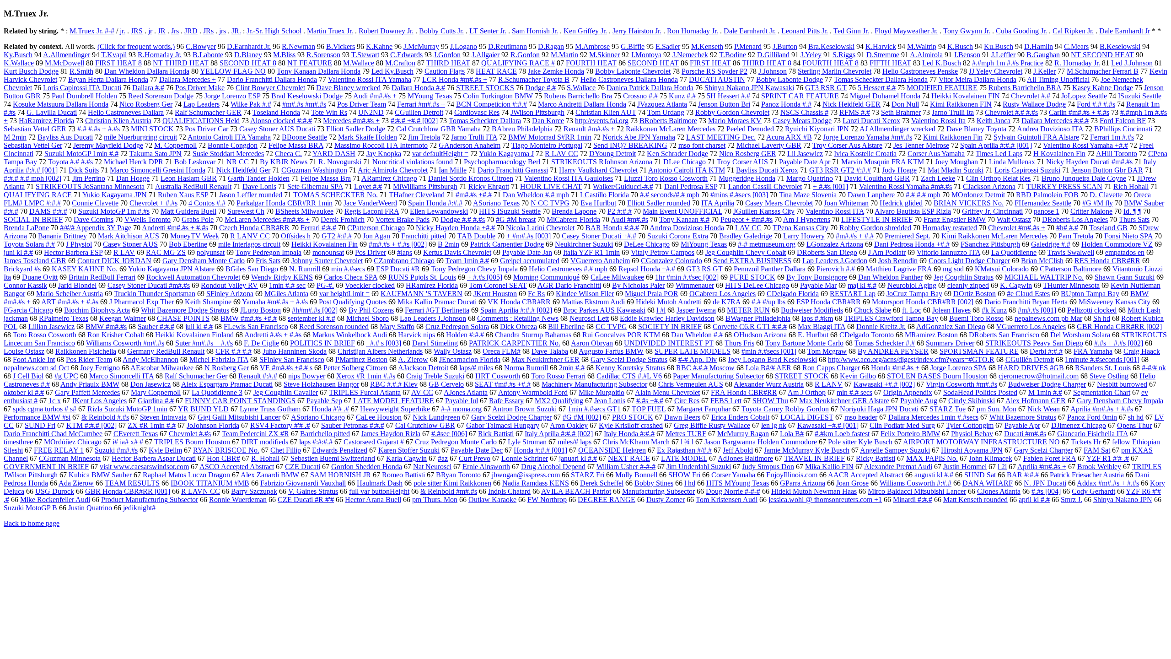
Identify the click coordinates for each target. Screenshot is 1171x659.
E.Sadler (667, 46)
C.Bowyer (201, 46)
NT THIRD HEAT (181, 63)
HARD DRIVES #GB (1031, 368)
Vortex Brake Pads (403, 219)
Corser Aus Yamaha (936, 153)
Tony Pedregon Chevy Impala (474, 269)
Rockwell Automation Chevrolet (193, 277)
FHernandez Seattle (1043, 203)
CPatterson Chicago (376, 228)
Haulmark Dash (380, 483)
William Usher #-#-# (625, 466)
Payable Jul (461, 401)
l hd (689, 483)
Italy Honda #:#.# (629, 434)
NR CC (237, 162)
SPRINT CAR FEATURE (800, 96)
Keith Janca (993, 120)
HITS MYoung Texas (737, 483)
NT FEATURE (309, 63)
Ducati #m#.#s (1025, 434)
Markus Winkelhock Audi (349, 335)
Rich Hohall (1131, 186)
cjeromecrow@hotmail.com (1039, 376)
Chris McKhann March (636, 442)
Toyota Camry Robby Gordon (785, 409)
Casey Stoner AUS (130, 244)
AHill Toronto (1116, 153)
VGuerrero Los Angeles (1031, 326)
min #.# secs (854, 392)
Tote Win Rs (329, 112)
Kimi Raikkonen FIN (961, 104)
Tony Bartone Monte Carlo (804, 343)
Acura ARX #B (789, 137)
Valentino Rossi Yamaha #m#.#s (905, 186)
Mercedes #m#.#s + (351, 120)
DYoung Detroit (612, 153)
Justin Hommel (965, 466)
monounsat (328, 252)
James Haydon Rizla (390, 434)
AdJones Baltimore (745, 458)
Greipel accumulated (529, 261)
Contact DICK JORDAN (114, 261)
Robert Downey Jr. (386, 31)
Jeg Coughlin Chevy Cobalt (745, 252)
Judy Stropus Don (768, 466)
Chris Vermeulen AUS (690, 384)
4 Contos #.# (207, 203)
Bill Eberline (566, 326)
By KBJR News (283, 162)
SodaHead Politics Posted (980, 392)
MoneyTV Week (194, 236)
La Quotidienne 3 (217, 392)
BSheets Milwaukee (304, 211)
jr (150, 31)
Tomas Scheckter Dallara (485, 120)
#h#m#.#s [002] (315, 310)
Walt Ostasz (1014, 219)
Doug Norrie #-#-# (733, 491)
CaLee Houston (379, 417)
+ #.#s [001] (830, 186)
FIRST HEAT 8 (118, 63)
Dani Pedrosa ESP (690, 186)
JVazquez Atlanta (662, 104)
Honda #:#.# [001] (540, 450)
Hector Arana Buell (373, 499)
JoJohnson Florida (213, 425)
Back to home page (31, 523)
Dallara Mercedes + (187, 79)
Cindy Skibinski (971, 401)
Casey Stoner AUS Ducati (277, 129)
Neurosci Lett (589, 318)
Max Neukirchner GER (545, 359)
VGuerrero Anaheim (600, 261)
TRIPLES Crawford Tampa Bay (891, 318)
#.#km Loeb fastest (842, 434)
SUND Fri (40, 425)
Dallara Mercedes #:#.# (1055, 120)
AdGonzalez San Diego (950, 326)
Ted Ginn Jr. (851, 31)
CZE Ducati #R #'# (306, 499)
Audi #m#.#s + (375, 96)
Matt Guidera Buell (188, 211)
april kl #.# (1034, 499)
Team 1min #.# (467, 261)
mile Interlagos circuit (249, 244)
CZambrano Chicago (404, 261)
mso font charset (701, 145)
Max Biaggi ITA (821, 326)
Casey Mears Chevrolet (779, 203)
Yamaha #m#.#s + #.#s (275, 302)
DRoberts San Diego (827, 252)
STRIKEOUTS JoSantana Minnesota (90, 186)
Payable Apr (1022, 425)
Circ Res (686, 401)
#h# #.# (1067, 228)
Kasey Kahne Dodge (1102, 88)
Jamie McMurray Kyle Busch (806, 450)
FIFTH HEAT (890, 63)
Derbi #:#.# (1046, 351)
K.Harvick (880, 46)
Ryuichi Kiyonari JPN (817, 129)
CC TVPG (611, 326)
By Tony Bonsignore (816, 277)
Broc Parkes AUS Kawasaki (604, 310)
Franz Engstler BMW (955, 219)
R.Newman (298, 46)
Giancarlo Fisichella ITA (1092, 434)
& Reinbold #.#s (105, 417)
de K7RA (727, 302)
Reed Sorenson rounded (334, 326)
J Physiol (79, 244)
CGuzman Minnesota (70, 458)
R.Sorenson (323, 55)
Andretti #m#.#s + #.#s (175, 228)
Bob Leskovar (194, 162)
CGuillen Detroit (419, 112)
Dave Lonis (259, 186)
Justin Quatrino (90, 508)
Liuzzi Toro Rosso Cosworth (666, 178)
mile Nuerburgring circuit (140, 137)
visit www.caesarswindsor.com (144, 466)
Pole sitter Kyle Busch (860, 442)
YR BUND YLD (203, 409)
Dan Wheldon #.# (697, 335)
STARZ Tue (947, 409)
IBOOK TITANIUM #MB (210, 483)
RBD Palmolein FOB (1047, 195)
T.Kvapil (114, 55)
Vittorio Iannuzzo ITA (948, 252)
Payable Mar (818, 285)
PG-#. (325, 285)
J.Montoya (646, 55)
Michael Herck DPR (133, 162)
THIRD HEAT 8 (766, 63)
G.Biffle (633, 46)
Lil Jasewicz (805, 153)
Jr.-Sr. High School (274, 31)
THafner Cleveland (417, 195)
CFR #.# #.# (233, 351)
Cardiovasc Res (477, 112)
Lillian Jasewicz (51, 326)
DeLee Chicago (647, 244)
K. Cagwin (1016, 285)
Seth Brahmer (901, 112)
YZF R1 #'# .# (1107, 458)
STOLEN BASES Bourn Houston (937, 376)
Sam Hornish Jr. (535, 31)
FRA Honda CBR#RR (744, 392)
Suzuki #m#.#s (116, 450)
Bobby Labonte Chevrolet (633, 71)
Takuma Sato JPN (155, 153)
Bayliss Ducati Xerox (767, 170)
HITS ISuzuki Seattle (510, 211)
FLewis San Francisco (256, 326)
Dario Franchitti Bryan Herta (1026, 302)
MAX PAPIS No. (932, 458)
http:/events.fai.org (601, 120)
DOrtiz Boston (974, 293)
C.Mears (1076, 46)
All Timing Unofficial (1058, 79)
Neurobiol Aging (911, 285)
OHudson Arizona (760, 335)
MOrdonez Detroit (978, 195)
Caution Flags (444, 71)
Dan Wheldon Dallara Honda (146, 71)
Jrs (175, 31)
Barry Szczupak (254, 491)
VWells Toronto (147, 219)
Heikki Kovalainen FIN (965, 96)
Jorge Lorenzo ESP (232, 96)
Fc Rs (536, 293)
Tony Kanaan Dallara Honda (318, 71)
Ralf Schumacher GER (208, 112)
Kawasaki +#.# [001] (828, 425)
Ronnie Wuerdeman (238, 499)
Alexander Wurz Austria (769, 384)
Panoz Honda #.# (786, 104)
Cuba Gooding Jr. (1021, 31)
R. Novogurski (339, 162)
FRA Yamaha (1093, 351)
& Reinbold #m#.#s (448, 491)
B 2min (448, 244)
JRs (208, 31)
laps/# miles (476, 368)
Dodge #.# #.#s (462, 219)
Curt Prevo (474, 458)
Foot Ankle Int (34, 359)
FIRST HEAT (710, 63)
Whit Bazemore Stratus (1022, 417)
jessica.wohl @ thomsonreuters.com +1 (825, 499)
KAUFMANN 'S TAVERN (421, 293)
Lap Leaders (201, 104)
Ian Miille (453, 170)
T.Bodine (732, 55)
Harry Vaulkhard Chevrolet (598, 170)
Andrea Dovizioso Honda (687, 228)
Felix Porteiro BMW (910, 434)
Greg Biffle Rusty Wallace (712, 425)
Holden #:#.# (465, 335)
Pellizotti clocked (1092, 310)
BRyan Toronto (458, 475)
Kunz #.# (682, 96)
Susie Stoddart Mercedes (228, 153)
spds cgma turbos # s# (44, 409)
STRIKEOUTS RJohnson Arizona (601, 162)
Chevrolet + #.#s (153, 203)
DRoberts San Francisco (1004, 335)
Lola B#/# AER (768, 368)
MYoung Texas (430, 96)
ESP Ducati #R (398, 269)
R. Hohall (265, 458)
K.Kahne (379, 46)
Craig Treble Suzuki (435, 376)
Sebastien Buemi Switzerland (332, 458)
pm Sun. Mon (996, 409)
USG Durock (54, 491)
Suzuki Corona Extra (677, 236)
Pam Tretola (1075, 236)
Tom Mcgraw (827, 351)
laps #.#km (817, 318)
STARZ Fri (587, 475)
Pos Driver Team (361, 104)
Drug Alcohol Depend (553, 466)
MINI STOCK (152, 129)
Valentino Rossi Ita (938, 120)
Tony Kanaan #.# (684, 219)
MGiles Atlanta (286, 293)
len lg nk (773, 425)
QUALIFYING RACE (38, 195)
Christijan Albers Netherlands (380, 351)
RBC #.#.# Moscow (705, 368)
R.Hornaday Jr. (160, 55)
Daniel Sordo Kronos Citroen (470, 178)
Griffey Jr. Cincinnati (992, 211)
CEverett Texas (135, 434)
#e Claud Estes (1028, 293)
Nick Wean (1043, 409)
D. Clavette (1106, 195)
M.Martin (564, 55)
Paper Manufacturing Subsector (718, 376)
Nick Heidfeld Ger (243, 170)
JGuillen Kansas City (764, 211)
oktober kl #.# (24, 392)
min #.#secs (348, 269)
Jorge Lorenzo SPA (958, 368)
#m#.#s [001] (1037, 310)
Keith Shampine (208, 302)
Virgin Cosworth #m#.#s (961, 384)
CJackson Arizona (989, 186)
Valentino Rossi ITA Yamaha (369, 79)
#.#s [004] (1046, 491)
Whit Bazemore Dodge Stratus (185, 310)
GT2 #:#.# (337, 236)
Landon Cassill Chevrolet (765, 186)
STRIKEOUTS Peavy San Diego (1034, 343)
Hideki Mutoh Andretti (669, 302)
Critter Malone (1091, 211)
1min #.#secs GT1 (594, 409)
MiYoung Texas (704, 244)
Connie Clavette (95, 203)
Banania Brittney (62, 236)
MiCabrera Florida (573, 219)
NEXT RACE (629, 458)
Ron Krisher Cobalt (115, 335)
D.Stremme (882, 55)
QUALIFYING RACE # (518, 63)
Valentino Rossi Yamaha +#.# (1085, 145)
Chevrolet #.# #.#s (1011, 112)
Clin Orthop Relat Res (998, 178)
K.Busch (960, 46)
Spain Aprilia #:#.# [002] (516, 310)
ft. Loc (911, 310)
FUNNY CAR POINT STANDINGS (240, 401)
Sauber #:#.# (156, 326)
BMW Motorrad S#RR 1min (549, 137)
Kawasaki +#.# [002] (884, 384)
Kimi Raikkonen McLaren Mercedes (994, 236)
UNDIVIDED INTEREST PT (669, 343)
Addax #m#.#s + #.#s (1108, 483)
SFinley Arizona (229, 293)
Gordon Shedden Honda (366, 466)
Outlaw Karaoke (492, 499)
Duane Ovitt (40, 277)
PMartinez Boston (361, 359)
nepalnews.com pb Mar (1048, 318)
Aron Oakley (569, 425)
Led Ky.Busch (392, 71)
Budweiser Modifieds (812, 310)
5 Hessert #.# (877, 88)
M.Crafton (400, 63)
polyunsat (211, 252)
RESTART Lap (853, 293)
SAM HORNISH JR (340, 475)
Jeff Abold (738, 450)
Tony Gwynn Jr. (966, 31)
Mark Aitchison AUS (128, 236)
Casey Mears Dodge (802, 120)
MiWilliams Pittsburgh (425, 186)
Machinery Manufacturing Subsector (594, 384)
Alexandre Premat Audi (898, 466)
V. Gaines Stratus (313, 491)
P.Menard (748, 46)
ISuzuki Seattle (1139, 96)
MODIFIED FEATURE (942, 88)
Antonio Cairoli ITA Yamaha (229, 137)
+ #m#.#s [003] (528, 236)
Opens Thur (1134, 425)
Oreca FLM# (502, 351)
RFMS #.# (854, 112)
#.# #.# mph (923, 195)
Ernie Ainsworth (486, 466)
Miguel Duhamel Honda (885, 96)
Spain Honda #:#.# (435, 203)
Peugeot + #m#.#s (746, 219)
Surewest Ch (245, 211)
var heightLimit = (344, 293)
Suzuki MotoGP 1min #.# (81, 153)
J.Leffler (1003, 55)
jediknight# (139, 508)
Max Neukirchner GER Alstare (844, 401)
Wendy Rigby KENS (282, 277)
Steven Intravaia (163, 417)
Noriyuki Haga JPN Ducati (879, 409)
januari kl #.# (578, 458)
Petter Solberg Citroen (355, 368)
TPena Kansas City (800, 228)
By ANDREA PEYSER (893, 351)
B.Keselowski (1120, 46)
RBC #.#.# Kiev (394, 384)
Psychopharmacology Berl (502, 162)
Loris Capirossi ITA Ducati (82, 88)
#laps (404, 252)
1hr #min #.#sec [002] (687, 277)
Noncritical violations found (412, 162)
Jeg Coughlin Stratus (964, 277)
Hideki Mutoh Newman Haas (814, 491)
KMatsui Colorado (1002, 269)
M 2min (15, 137)
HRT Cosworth (497, 376)
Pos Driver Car (206, 129)
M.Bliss (284, 55)
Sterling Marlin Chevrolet (834, 71)
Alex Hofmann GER (1035, 401)
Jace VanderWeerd (370, 203)
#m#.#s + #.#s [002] (398, 244)
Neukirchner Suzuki (584, 244)
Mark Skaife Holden (367, 137)
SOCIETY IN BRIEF (670, 326)
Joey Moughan (956, 162)
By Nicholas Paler (638, 285)
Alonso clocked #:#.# (281, 120)
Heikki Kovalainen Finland (194, 335)
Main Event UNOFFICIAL (682, 211)
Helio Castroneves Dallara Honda (629, 79)
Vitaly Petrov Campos (662, 252)
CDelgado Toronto (866, 335)
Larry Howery (804, 236)
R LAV (124, 252)
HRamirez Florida (432, 285)
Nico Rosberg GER (747, 153)
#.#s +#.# (649, 401)
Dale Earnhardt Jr (1124, 31)
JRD (191, 31)
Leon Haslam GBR (189, 178)
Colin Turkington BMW (498, 96)
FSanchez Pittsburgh (990, 244)
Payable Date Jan (527, 252)
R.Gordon (525, 55)
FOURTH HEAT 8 (830, 63)
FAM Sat (1097, 450)
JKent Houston (495, 293)
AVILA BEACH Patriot (576, 491)
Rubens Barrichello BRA (1024, 88)
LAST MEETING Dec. (721, 137)
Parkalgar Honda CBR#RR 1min (284, 203)
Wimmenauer (695, 285)
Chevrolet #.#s (190, 434)
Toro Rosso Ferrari (558, 376)
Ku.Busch (998, 46)
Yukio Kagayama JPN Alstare (171, 269)
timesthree (18, 442)
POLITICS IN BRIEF (322, 343)
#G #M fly (1097, 203)
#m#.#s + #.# (855, 236)
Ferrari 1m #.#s (1112, 137)
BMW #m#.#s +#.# (248, 318)
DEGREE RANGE (606, 499)
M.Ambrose (592, 46)
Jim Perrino (88, 178)
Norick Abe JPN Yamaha (638, 137)
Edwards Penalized (339, 450)
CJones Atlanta (999, 491)
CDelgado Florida (793, 293)
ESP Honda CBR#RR (828, 302)
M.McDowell (64, 63)
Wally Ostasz (453, 351)
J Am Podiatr (887, 252)
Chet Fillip (285, 450)
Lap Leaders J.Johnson (433, 318)
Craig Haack (1141, 351)
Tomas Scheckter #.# (884, 343)
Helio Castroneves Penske (920, 71)
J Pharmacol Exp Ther (141, 302)
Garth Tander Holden (259, 178)
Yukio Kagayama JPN (114, 195)
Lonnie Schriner (524, 458)
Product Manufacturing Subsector (149, 499)
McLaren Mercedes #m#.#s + (267, 219)
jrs (222, 31)
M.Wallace (358, 63)
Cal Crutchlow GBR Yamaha (438, 129)
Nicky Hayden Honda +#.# (455, 228)
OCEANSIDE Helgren (612, 450)
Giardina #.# (156, 401)
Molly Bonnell (636, 475)
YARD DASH (333, 153)
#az (443, 458)
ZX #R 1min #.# (152, 425)
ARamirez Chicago (389, 178)
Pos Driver (370, 252)
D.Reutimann (507, 46)
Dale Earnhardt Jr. (750, 31)
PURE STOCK (752, 277)
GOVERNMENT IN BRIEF (46, 466)
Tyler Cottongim (970, 425)
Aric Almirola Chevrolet (393, 170)
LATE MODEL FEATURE (393, 401)
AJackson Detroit (423, 368)
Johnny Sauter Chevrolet (327, 261)
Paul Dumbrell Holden (84, 96)
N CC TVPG (550, 203)
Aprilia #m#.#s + (1041, 466)
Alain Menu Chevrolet (667, 392)
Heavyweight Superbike (395, 409)
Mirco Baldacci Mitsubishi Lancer (917, 491)
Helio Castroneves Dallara (126, 112)
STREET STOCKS (485, 88)
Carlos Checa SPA (350, 277)
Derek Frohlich (343, 219)
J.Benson (967, 55)
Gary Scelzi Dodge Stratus (629, 359)
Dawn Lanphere (871, 195)
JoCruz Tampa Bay (914, 293)
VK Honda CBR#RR (519, 302)
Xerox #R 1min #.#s (365, 376)
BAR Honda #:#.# (612, 228)
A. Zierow (413, 359)
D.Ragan (551, 46)
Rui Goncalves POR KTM (621, 335)
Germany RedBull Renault (165, 351)
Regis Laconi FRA (371, 211)
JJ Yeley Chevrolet (995, 71)
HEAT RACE (496, 71)
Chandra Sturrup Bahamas (533, 335)
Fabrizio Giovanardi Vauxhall (303, 483)
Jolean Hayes (951, 310)
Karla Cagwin (406, 458)
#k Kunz (994, 310)
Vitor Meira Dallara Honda (977, 79)
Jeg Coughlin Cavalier (285, 392)
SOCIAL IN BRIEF (33, 219)
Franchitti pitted (423, 236)
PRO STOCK (632, 417)
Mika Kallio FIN (829, 466)
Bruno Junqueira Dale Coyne (1084, 178)
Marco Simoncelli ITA (121, 376)
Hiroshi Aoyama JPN (972, 450)
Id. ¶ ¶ (1132, 211)
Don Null (905, 104)
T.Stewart (365, 55)
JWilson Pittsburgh (537, 112)
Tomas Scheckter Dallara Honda (881, 79)
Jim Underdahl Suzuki (698, 466)
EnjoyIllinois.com (791, 475)
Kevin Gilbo (858, 376)
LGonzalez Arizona (834, 244)
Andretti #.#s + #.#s (272, 335)
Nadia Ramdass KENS (535, 483)
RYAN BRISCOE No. (226, 450)
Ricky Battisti (875, 458)
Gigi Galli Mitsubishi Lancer (239, 417)
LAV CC (748, 228)
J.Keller (1044, 71)
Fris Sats (268, 261)
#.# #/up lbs (768, 302)
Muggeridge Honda (747, 178)
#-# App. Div (697, 359)
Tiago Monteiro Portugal (546, 145)
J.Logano (463, 46)
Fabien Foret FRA (1049, 458)
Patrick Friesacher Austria (1087, 475)
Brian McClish (1042, 261)
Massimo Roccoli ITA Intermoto (381, 145)
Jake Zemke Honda (556, 71)
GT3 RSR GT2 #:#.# (840, 170)
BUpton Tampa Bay (1090, 293)
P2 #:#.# (619, 211)
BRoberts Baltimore (668, 120)
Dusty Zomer (665, 499)
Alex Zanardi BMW (270, 475)
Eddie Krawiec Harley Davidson (667, 318)
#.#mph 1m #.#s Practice (1007, 63)
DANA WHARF (987, 483)
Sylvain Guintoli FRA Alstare (1036, 137)
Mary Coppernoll (156, 392)
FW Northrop (547, 499)
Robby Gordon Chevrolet (732, 112)
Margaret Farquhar (704, 409)
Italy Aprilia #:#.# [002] (559, 434)
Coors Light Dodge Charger (969, 261)
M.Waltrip (921, 46)
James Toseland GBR (35, 261)
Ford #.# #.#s (1096, 104)
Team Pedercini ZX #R (255, 434)
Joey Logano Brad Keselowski (772, 359)
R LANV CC (250, 236)
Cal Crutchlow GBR (425, 425)
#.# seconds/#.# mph (669, 195)
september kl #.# (311, 318)
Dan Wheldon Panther (890, 277)
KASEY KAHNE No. (85, 269)
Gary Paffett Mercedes (87, 392)
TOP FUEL (649, 409)
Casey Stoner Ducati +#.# (599, 236)
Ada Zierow (76, 483)
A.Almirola (926, 55)
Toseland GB (1108, 228)
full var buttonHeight (379, 491)
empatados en (1124, 252)
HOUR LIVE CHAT (551, 186)
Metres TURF (686, 434)
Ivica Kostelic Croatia (865, 153)
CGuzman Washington (314, 170)
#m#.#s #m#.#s (304, 104)
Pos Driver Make (200, 88)
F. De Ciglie (261, 343)
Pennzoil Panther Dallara (770, 269)
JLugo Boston (260, 310)
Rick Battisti (496, 434)
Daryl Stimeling (435, 343)
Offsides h (296, 236)
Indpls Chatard (509, 491)
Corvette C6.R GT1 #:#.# (750, 326)
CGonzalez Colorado (671, 261)
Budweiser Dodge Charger (1047, 384)
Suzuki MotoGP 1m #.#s (114, 211)
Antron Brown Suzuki (524, 409)
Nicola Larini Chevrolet (540, 228)
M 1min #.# (1045, 392)
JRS (137, 31)
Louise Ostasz (24, 351)
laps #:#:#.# (316, 442)
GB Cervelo (446, 384)
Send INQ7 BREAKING (630, 145)
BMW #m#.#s (106, 326)
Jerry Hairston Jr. (636, 31)
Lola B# (792, 434)
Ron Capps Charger (831, 368)
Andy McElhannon (150, 359)
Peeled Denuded (750, 129)
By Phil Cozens (371, 310)
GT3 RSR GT (826, 88)
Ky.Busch (18, 55)
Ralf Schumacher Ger (196, 376)
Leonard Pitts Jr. (804, 31)
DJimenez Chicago (1078, 425)
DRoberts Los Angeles (1075, 219)
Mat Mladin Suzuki (955, 170)
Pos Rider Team (89, 359)
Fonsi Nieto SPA (1128, 236)
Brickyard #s (22, 269)
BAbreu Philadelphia (522, 129)
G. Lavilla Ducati (52, 112)
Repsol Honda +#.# (646, 269)
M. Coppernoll (175, 145)
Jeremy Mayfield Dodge (108, 145)
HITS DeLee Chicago (757, 285)
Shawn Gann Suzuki (1125, 277)
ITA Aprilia (717, 203)
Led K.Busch (941, 63)
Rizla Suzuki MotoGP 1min (127, 409)
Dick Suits (84, 170)
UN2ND (371, 112)
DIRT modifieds (264, 442)
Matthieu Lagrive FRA (899, 269)
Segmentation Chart (1101, 392)
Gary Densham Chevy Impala (1120, 401)
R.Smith (81, 71)
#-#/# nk (1154, 368)
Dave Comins (93, 219)
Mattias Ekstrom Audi (593, 302)
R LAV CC (561, 153)
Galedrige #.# (1050, 244)
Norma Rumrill (526, 368)
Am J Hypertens (806, 219)
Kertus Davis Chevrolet (457, 252)
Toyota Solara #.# (29, 244)
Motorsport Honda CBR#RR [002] (922, 302)
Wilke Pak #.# (251, 104)
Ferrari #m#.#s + (421, 104)
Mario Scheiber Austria (69, 293)
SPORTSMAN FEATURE (979, 351)
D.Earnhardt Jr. (249, 46)
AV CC (422, 392)
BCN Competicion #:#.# (491, 104)
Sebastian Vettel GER (35, 129)
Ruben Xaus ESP (183, 195)
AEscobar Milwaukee (161, 368)
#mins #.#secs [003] (739, 195)
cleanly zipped (968, 285)
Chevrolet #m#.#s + (1016, 228)
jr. (122, 31)
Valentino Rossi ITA (835, 211)
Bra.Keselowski (831, 46)
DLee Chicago (684, 162)
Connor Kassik (25, 285)
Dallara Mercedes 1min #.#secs (933, 417)
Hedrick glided (901, 203)
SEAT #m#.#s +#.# (503, 384)
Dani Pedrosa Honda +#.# (912, 244)
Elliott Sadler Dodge (355, 129)
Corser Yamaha (733, 475)
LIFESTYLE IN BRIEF (877, 219)
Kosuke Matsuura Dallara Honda (60, 104)
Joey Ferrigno (100, 368)
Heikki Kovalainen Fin (324, 244)
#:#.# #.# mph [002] (32, 178)
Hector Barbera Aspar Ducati (154, 458)
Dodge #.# (540, 88)
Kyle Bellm (165, 450)
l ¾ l (687, 442)
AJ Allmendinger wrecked (897, 129)
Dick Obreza (518, 326)
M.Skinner (604, 55)
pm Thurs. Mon (434, 499)
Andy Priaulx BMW (89, 384)
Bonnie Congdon (233, 145)
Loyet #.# (368, 186)
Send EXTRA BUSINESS (752, 261)
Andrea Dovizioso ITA (1050, 129)
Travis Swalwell (1070, 252)
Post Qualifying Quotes (353, 302)
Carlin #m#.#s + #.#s (1079, 112)
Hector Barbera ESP (73, 252)
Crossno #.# (640, 96)
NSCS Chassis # (804, 112)
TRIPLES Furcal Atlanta (365, 392)
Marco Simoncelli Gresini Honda (157, 170)
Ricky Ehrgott (488, 186)
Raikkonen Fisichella (85, 351)
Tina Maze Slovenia (808, 195)
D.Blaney (248, 55)
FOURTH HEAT (591, 63)
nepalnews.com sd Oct (36, 368)
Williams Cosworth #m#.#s (125, 343)
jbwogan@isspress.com (526, 475)
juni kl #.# (18, 252)
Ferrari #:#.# (318, 228)
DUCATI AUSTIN (717, 79)
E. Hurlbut (813, 335)
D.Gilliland (773, 55)
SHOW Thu (770, 401)
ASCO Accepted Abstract (236, 466)
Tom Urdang (665, 112)
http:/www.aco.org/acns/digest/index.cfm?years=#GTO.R (911, 359)
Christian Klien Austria (118, 120)
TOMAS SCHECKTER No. (335, 195)
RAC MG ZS (166, 252)
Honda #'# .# (330, 409)
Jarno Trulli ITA (474, 137)
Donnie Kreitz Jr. (881, 326)
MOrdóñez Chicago (73, 442)
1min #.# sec (287, 285)
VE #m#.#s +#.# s (286, 368)
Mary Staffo (397, 326)
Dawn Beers (682, 417)
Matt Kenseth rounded (975, 499)
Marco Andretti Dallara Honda (582, 104)
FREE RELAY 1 (59, 450)
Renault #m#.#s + (589, 129)
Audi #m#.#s (629, 219)
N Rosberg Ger (226, 368)
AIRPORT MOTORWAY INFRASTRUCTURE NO (981, 442)
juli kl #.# (199, 326)
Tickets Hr (1086, 442)
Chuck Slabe (872, 310)
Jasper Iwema (696, 310)
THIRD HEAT (448, 63)
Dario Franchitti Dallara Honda (272, 79)
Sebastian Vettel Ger (33, 145)
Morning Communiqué (546, 277)
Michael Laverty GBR (768, 145)
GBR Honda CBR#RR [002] (1119, 326)
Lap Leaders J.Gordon (834, 261)
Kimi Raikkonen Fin (953, 137)
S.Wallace (581, 88)
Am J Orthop (807, 392)
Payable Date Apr (804, 162)
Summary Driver (950, 343)
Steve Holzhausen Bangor (321, 384)
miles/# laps (574, 442)
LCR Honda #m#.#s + (454, 79)
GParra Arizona (802, 483)
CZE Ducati (302, 466)
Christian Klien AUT (605, 112)
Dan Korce (548, 120)
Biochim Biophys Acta (97, 310)
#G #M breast (516, 219)
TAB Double (476, 236)
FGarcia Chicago (28, 310)
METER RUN (748, 310)
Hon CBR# (223, 458)
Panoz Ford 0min (1092, 417)
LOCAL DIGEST (806, 417)
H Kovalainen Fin (1059, 153)
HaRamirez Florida (46, 120)
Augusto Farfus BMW (611, 351)
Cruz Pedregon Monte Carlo (456, 442)
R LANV (829, 384)
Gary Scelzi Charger (1043, 450)
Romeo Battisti (403, 475)
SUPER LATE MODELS (693, 351)
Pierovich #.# (835, 269)
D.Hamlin (1038, 46)
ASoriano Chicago (318, 417)
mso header (860, 417)
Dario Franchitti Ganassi (513, 170)
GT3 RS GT (704, 269)
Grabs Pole (198, 219)
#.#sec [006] (449, 434)
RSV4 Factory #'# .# (280, 425)
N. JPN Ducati (1045, 483)
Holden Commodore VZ (1117, 244)
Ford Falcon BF (1123, 120)
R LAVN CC (200, 491)
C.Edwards (406, 55)
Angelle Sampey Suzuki (895, 450)
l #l (661, 310)
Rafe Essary (506, 401)
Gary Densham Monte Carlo (203, 261)
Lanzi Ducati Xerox (871, 120)
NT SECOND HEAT (1102, 55)
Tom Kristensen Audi (726, 499)
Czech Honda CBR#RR (254, 228)
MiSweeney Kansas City (1114, 302)
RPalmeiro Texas (63, 318)
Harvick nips (416, 335)
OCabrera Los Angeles (722, 293)
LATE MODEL (684, 458)
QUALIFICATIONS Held (201, 120)
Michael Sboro (367, 318)
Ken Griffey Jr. (585, 31)
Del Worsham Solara (1080, 335)
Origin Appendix (907, 392)
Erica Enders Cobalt (740, 417)
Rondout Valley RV (229, 285)
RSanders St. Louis (1103, 368)
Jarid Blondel (77, 285)
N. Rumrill (304, 269)
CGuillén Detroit (1029, 359)
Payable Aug (918, 401)
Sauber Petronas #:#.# (352, 425)
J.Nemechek (690, 55)
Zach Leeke (938, 178)
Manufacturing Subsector (658, 491)
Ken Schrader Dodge (677, 153)
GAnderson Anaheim (469, 145)
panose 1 (1046, 211)
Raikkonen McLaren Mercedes (670, 129)
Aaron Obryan (592, 343)
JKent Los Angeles (99, 401)
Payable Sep (324, 401)
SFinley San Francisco (291, 359)
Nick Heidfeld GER (851, 104)
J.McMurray (421, 46)
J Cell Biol (28, 376)
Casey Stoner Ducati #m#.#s (148, 285)
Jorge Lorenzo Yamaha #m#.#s (867, 137)
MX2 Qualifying (559, 401)
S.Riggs (844, 55)
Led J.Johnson (1132, 63)
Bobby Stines (653, 483)
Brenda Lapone (574, 211)
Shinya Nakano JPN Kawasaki (749, 88)
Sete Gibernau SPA (315, 186)
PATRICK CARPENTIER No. (514, 343)
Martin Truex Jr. (330, 31)
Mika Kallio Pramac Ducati (437, 302)
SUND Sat (980, 475)
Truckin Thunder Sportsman (154, 293)
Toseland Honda (276, 112)
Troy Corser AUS (742, 162)
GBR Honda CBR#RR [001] (127, 491)
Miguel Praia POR (651, 293)
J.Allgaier (486, 55)
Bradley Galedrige (745, 236)
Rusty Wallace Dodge (1034, 104)
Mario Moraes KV (735, 120)
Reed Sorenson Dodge (160, 96)
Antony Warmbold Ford (533, 392)
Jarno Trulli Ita (953, 112)
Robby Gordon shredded (875, 228)
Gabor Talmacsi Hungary (502, 425)
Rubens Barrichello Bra (578, 96)
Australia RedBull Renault (193, 186)
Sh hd (1101, 318)
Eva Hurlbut (598, 203)
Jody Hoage (899, 170)
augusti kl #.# (933, 475)
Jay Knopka (383, 153)
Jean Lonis (609, 401)
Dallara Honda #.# (418, 88)
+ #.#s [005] (484, 277)
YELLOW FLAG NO (233, 71)
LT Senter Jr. (487, 31)
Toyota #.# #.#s (70, 162)
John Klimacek (990, 458)
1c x (54, 401)
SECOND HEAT (653, 63)
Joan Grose (852, 483)
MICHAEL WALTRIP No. (1044, 277)
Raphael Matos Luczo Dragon (186, 475)
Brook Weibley (1099, 466)
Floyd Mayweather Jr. (906, 31)
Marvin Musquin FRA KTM (882, 162)
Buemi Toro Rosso (976, 318)
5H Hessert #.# (728, 96)
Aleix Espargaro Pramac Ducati (227, 384)
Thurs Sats (1134, 219)
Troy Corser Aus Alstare (847, 145)
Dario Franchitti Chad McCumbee (53, 434)
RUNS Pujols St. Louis (422, 277)
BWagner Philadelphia (757, 318)
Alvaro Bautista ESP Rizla (913, 211)
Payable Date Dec (477, 450)
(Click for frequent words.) (136, 46)
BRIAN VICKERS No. (969, 203)
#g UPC (66, 376)
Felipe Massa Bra (326, 178)
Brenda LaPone (26, 228)
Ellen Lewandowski (439, 211)
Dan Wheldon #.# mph (536, 195)
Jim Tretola (424, 137)
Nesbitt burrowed (1122, 384)
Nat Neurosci (432, 466)
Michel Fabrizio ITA (218, 359)
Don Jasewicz (150, 384)
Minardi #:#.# (912, 499)
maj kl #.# (862, 285)
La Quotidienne (1014, 252)
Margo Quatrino (809, 178)
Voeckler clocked (370, 285)
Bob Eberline (188, 244)
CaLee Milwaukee (617, 277)
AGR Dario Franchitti (569, 285)
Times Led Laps (999, 153)
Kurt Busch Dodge (31, 71)
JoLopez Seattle (1084, 96)
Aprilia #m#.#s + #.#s (1101, 409)
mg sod (953, 269)
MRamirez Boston (931, 335)
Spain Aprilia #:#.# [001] (996, 145)
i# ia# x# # (128, 442)
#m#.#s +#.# (474, 195)
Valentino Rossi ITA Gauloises (568, 178)
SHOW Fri (684, 475)
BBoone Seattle (304, 137)
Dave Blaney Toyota (976, 129)
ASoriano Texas (496, 203)
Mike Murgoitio (601, 392)
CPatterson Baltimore (1070, 269)
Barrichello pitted (325, 434)
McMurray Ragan (743, 434)
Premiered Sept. (907, 236)
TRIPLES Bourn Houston (192, 442)
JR (162, 31)
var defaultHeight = (440, 153)
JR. (236, 31)
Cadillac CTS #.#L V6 (629, 376)
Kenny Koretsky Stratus (630, 368)
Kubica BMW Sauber (100, 475)
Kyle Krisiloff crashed (631, 425)
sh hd (1136, 417)
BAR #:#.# (1023, 475)
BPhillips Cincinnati (1123, 129)
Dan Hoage (133, 178)
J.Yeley (811, 55)
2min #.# (572, 368)
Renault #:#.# (257, 376)
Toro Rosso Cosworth (44, 335)
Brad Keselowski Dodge (307, 96)
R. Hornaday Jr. (1077, 63)
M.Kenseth (707, 46)
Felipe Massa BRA (296, 145)
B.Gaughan (1043, 55)
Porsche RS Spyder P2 (714, 71)
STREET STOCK (802, 376)
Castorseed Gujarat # (374, 442)
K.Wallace (19, 63)
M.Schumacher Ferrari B (1103, 71)
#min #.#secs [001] (768, 351)
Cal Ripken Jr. (1073, 31)
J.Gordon (447, 55)
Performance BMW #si (37, 417)
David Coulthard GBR (877, 178)
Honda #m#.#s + (895, 368)
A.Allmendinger (66, 55)
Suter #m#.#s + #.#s (204, 343)
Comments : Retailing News (518, 318)
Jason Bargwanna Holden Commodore (760, 442)
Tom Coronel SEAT (498, 285)
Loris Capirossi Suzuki (1027, 170)
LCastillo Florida (604, 195)
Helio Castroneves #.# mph (568, 269)
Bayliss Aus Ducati (65, 137)
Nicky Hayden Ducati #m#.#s (1089, 162)
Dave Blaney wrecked (348, 88)
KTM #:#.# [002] (91, 425)
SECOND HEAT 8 (248, 63)
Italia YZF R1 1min (591, 252)
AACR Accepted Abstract (865, 475)
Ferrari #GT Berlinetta (437, 310)
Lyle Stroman (527, 442)
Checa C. (288, 153)
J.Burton (785, 46)
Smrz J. (1071, 499)
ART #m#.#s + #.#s (69, 302)
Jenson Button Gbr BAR (1107, 170)
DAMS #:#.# (48, 211)
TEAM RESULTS (132, 483)
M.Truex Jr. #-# (92, 31)
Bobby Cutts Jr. (441, 31)
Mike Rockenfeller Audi (55, 499)
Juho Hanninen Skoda (295, 351)
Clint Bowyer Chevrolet (270, 88)
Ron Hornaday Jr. (692, 31)
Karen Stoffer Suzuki (409, 450)
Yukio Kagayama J (506, 153)
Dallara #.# (148, 88)
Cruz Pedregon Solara (457, 326)
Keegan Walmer (122, 318)
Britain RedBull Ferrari (102, 277)
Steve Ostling (1109, 376)
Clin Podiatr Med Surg (902, 425)
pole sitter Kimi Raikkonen (452, 483)
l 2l (1002, 466)
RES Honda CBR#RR (1107, 261)
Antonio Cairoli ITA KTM (686, 170)
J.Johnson (772, 71)
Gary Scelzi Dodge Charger (511, 417)
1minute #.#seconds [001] (1102, 359)
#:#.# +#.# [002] (414, 120)
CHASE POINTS (183, 318)
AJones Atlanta (466, 392)
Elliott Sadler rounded (658, 203)
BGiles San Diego (252, 269)
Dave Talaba (550, 351)
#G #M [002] (582, 417)
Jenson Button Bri (724, 104)
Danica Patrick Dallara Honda (650, 88)
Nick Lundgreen (436, 417)
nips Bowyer (306, 376)
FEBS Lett (725, 401)
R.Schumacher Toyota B (533, 79)
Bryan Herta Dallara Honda (108, 79)
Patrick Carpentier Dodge (507, 244)
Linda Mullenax (1012, 162)
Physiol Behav (972, 434)
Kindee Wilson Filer (585, 293)
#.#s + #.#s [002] (1118, 343)
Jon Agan (376, 236)
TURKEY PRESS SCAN (1064, 186)
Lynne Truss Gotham (270, 409)
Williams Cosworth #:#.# (915, 483)
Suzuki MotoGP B (30, 508)
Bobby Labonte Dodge (789, 79)
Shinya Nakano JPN (1122, 499)
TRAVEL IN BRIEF (814, 458)
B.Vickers (340, 46)
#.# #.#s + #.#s (98, 129)
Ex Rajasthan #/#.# (684, 450)
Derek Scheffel (601, 483)
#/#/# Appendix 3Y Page (95, 228)
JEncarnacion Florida (469, 359)
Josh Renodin (898, 261)
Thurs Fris (739, 343)
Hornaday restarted (949, 228)
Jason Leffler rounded (250, 195)
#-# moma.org (461, 409)
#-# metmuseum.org (766, 244)
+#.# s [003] (383, 343)
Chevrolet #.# (1030, 96)
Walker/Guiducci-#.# (623, 186)
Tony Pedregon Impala (268, 252)
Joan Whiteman (846, 203)
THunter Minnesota (1071, 285)
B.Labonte (208, 55)
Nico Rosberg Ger (145, 104)
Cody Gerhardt (1093, 491)
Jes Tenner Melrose (921, 145)
